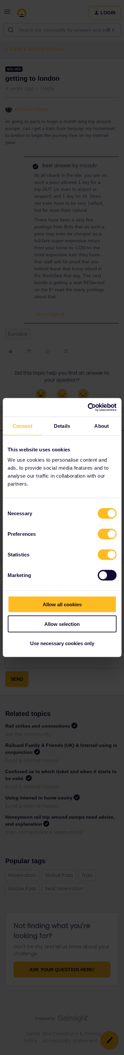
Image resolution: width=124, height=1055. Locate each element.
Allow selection (62, 624)
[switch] (107, 534)
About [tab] (101, 425)
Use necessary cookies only (62, 643)
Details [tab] (62, 425)
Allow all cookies (62, 604)
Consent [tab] (22, 425)
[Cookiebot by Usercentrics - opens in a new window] (88, 407)
